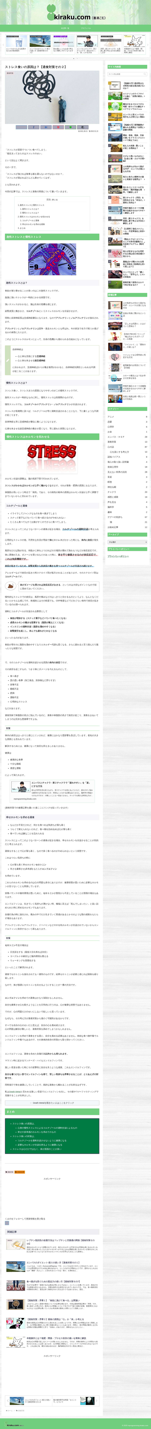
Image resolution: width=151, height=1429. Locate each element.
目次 (49, 199)
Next (148, 45)
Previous (3, 45)
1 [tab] (74, 58)
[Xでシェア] (21, 127)
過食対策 (10, 1172)
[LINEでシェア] (70, 127)
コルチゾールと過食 (30, 220)
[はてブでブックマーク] (46, 127)
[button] (82, 127)
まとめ (22, 228)
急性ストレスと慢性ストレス (32, 205)
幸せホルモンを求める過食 (33, 224)
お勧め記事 (20, 1172)
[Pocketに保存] (58, 127)
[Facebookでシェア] (33, 127)
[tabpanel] (16, 44)
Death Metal (15, 1091)
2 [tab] (77, 58)
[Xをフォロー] (7, 1223)
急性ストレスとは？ (30, 209)
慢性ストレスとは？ (30, 213)
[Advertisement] (52, 139)
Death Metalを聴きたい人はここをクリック (53, 1103)
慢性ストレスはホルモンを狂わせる (35, 217)
